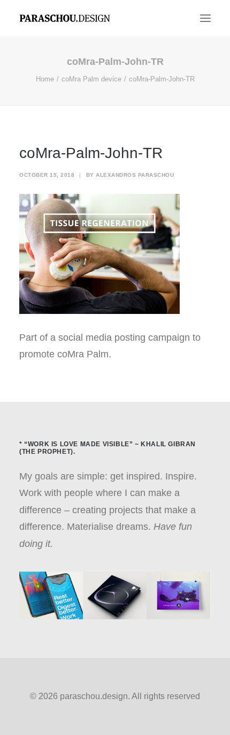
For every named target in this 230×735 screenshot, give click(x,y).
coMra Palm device (91, 79)
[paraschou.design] (64, 18)
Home (45, 79)
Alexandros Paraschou (135, 175)
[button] (205, 18)
